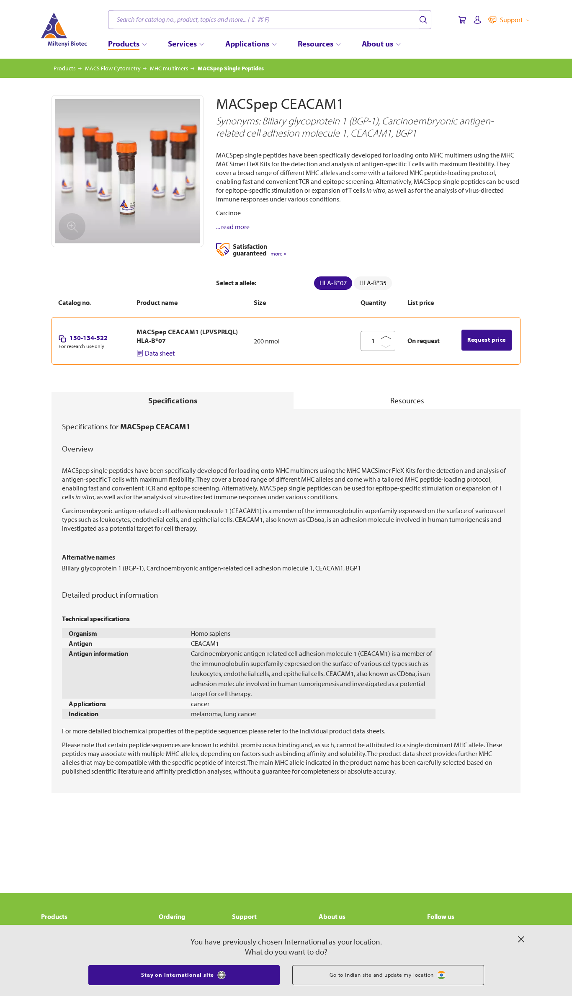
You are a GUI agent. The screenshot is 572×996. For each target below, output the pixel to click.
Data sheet (160, 353)
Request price (486, 339)
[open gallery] (128, 171)
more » (278, 253)
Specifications (172, 400)
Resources (407, 400)
